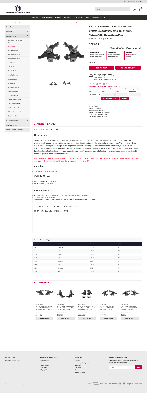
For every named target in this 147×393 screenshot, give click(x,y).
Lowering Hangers (13, 79)
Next (85, 52)
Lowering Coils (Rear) (14, 58)
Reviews (51, 124)
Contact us (129, 54)
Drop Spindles (25, 22)
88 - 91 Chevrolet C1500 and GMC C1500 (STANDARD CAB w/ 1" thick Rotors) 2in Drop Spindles (55, 22)
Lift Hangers (11, 83)
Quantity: (92, 62)
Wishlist (139, 1)
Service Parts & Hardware (14, 129)
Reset (124, 99)
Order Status (43, 367)
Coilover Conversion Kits (15, 112)
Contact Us (78, 17)
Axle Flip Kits (11, 67)
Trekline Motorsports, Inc (100, 38)
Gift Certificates (129, 1)
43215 (102, 77)
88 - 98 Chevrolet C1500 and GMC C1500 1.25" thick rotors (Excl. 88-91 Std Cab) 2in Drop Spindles (44, 309)
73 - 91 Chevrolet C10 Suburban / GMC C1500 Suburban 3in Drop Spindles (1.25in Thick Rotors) (129, 309)
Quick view (44, 294)
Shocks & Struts (11, 125)
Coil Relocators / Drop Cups (16, 108)
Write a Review (117, 48)
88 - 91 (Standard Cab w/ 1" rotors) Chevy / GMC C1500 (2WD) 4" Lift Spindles (65, 308)
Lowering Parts (15, 22)
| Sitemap (25, 384)
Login (41, 365)
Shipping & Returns (98, 17)
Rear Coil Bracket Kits (14, 103)
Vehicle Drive (132, 91)
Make (104, 91)
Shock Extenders (12, 116)
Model (117, 91)
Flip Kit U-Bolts (12, 71)
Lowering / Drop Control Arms (15, 41)
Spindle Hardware (13, 50)
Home (6, 22)
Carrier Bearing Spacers (14, 99)
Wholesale (67, 17)
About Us (35, 17)
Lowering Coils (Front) (14, 54)
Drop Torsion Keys (13, 87)
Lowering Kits (10, 27)
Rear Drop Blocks (13, 95)
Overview (39, 124)
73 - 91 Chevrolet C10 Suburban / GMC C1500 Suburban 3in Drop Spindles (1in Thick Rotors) (107, 309)
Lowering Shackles (13, 75)
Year (90, 91)
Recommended (41, 282)
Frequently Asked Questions (51, 17)
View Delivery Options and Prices (105, 79)
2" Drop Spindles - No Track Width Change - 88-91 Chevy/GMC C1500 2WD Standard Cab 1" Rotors (87, 309)
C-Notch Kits (11, 62)
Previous (35, 52)
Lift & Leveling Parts (12, 120)
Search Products (110, 99)
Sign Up (47, 365)
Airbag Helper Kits (13, 91)
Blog (87, 17)
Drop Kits (9, 31)
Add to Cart (44, 318)
